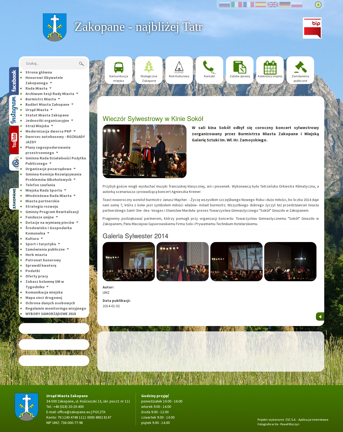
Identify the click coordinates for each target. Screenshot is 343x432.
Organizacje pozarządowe (48, 168)
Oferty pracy (36, 276)
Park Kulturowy (179, 76)
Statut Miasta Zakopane (47, 115)
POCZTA (99, 411)
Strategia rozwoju (41, 206)
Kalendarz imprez (270, 76)
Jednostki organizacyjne (47, 120)
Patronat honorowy (43, 260)
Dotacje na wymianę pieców (49, 222)
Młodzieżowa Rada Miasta (48, 195)
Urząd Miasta (37, 109)
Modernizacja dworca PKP (48, 131)
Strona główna (54, 16)
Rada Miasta (36, 88)
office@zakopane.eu (73, 411)
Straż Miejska (37, 125)
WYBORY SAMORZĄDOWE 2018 (50, 313)
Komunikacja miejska (44, 292)
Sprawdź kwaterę (40, 265)
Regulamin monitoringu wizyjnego (55, 308)
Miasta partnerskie (42, 201)
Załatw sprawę (240, 76)
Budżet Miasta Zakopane (47, 104)
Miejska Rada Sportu (43, 190)
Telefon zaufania (40, 184)
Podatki (32, 270)
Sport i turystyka (40, 243)
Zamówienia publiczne (45, 249)
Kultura (32, 238)
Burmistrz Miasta (40, 99)
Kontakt (209, 76)
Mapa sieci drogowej (43, 297)
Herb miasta (36, 254)
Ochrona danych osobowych (50, 303)
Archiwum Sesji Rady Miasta (49, 93)
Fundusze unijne (39, 217)
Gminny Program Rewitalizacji (52, 211)
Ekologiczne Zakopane (149, 78)
